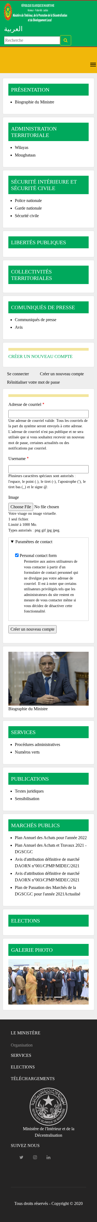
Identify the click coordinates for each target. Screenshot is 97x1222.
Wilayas (21, 147)
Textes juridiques (29, 791)
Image (13, 497)
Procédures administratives (37, 744)
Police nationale (28, 200)
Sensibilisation (27, 798)
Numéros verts (27, 752)
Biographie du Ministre (34, 102)
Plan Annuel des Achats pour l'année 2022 (51, 837)
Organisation (22, 1045)
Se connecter (18, 374)
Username (17, 458)
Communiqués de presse (35, 319)
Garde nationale (28, 208)
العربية (13, 28)
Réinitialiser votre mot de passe (33, 382)
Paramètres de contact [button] (33, 541)
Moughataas (25, 155)
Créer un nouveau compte (64, 375)
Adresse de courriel (24, 404)
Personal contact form (38, 555)
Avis (19, 327)
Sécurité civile (27, 215)
